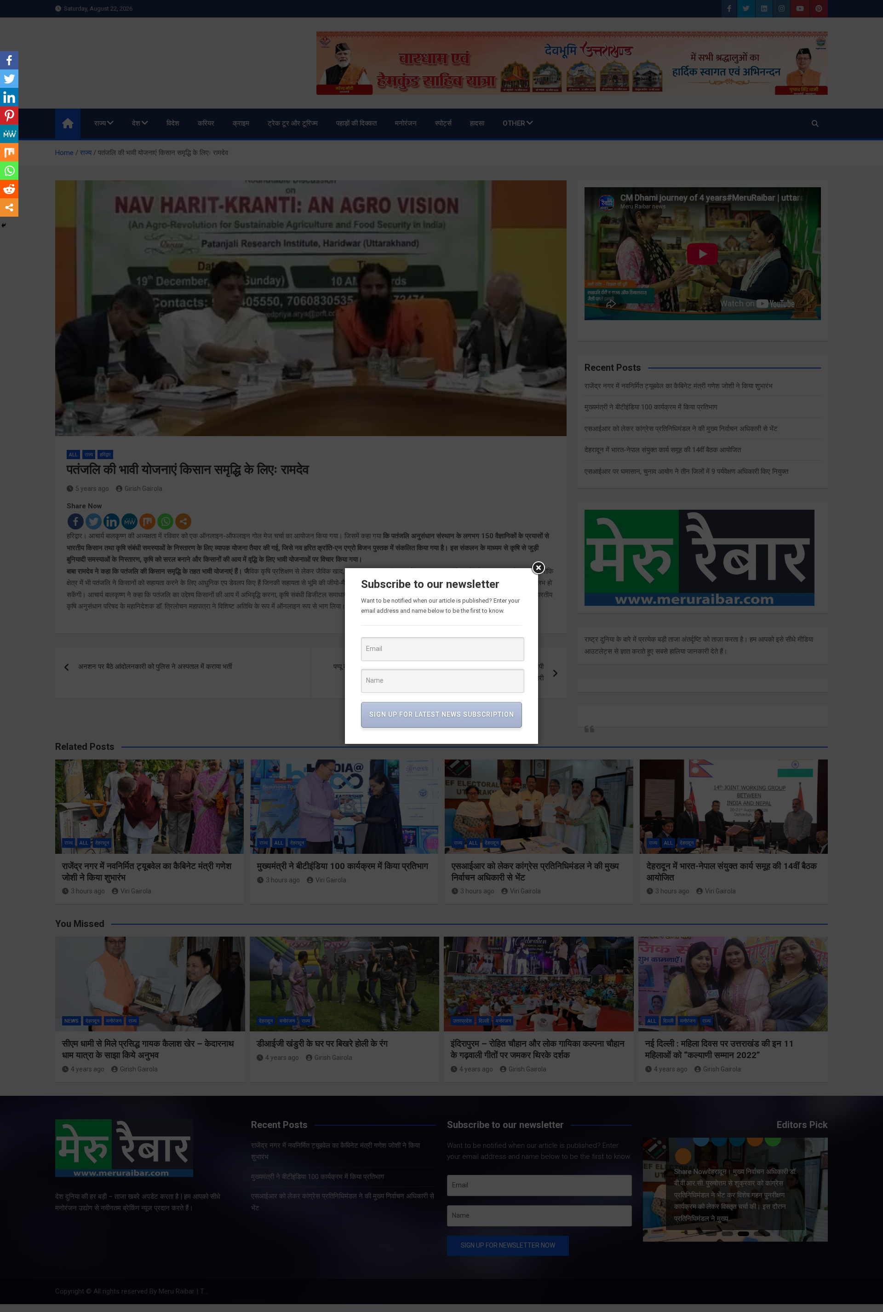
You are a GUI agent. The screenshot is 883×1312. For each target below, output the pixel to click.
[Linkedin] (9, 97)
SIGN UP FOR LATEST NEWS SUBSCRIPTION (441, 714)
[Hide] (3, 225)
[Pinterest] (9, 115)
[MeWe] (9, 134)
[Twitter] (9, 78)
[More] (9, 207)
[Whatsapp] (9, 170)
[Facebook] (9, 60)
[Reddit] (9, 189)
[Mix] (9, 152)
